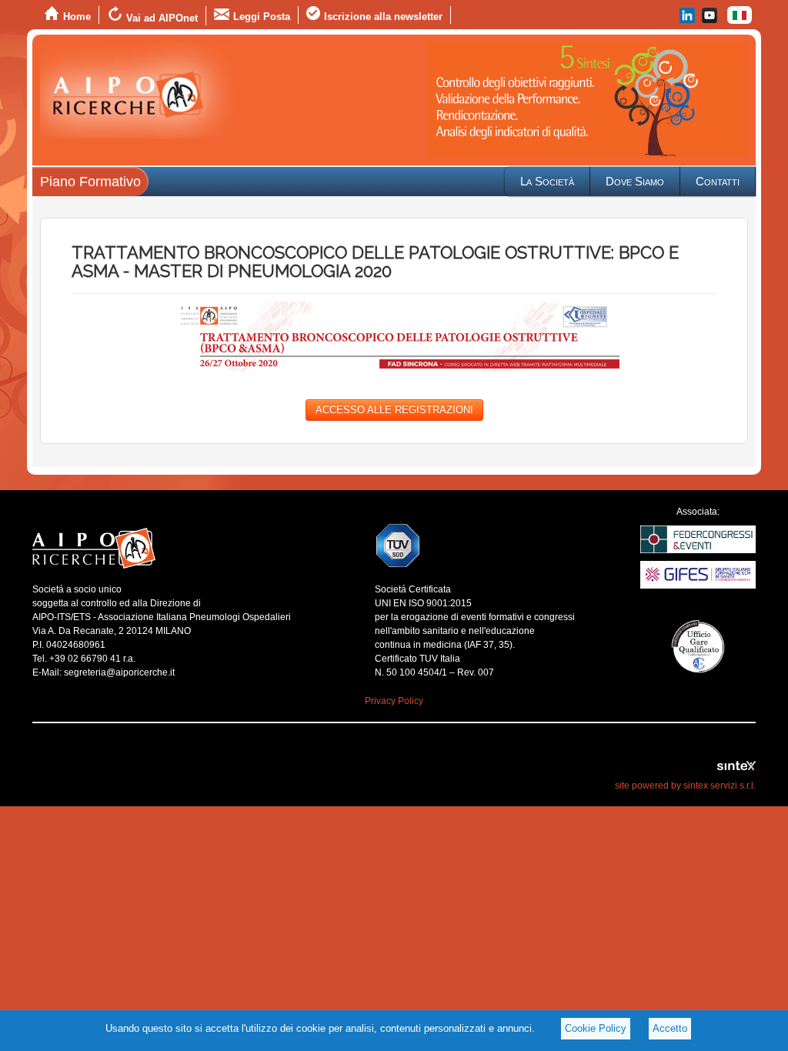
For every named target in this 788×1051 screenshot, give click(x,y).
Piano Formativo (90, 182)
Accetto (670, 1028)
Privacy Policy (394, 701)
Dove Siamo (635, 181)
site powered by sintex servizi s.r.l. (685, 785)
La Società (547, 181)
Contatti (718, 181)
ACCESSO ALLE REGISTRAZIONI (394, 409)
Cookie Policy (595, 1028)
